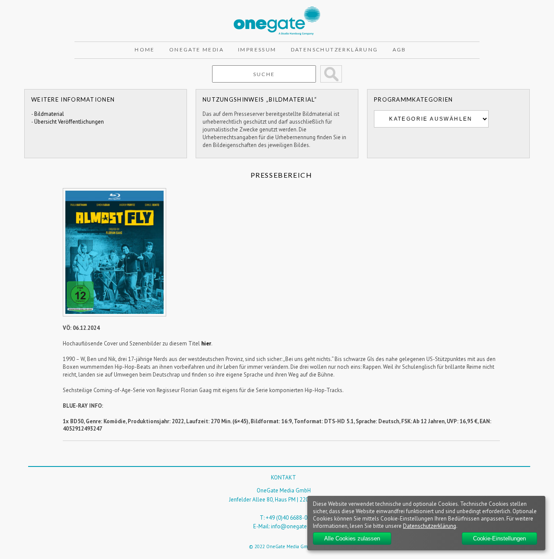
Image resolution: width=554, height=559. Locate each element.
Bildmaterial (49, 114)
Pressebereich (281, 175)
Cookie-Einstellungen (499, 538)
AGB (399, 49)
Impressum (257, 49)
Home (145, 49)
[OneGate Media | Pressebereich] (277, 10)
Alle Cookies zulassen (352, 538)
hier (206, 343)
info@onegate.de (292, 526)
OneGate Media (196, 49)
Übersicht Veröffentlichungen (69, 121)
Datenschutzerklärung (334, 49)
